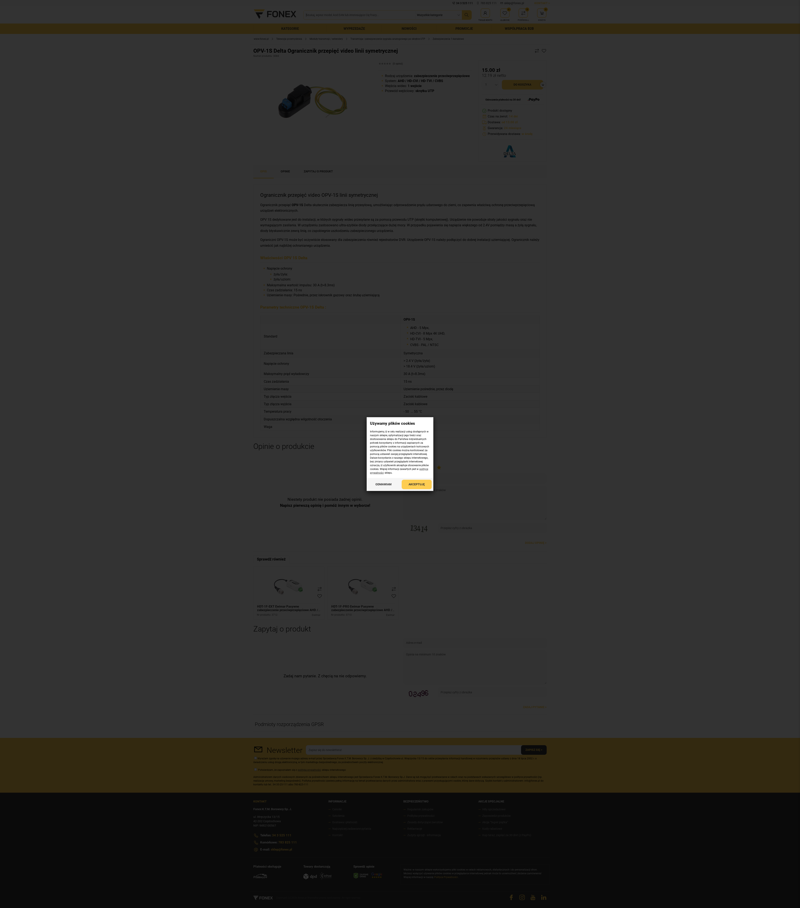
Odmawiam (383, 484)
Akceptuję (417, 484)
